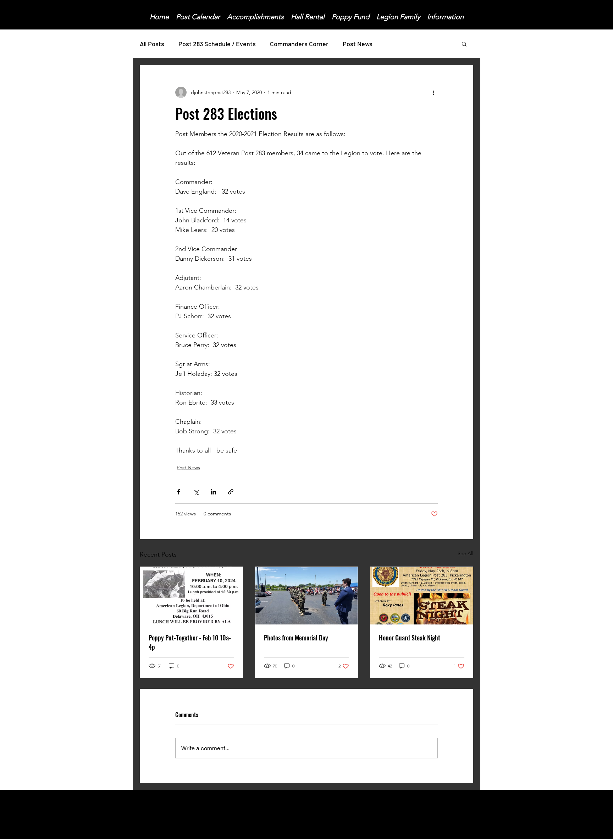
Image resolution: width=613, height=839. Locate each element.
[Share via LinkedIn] (213, 491)
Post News (357, 44)
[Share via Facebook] (178, 491)
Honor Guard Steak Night (409, 637)
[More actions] (433, 92)
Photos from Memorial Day (296, 637)
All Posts (152, 44)
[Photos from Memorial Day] (306, 595)
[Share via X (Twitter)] (196, 491)
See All (465, 553)
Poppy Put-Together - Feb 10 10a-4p (190, 642)
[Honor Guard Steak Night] (421, 595)
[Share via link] (230, 491)
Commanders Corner (299, 44)
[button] (464, 44)
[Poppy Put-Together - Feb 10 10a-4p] (191, 595)
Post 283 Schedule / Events (217, 44)
